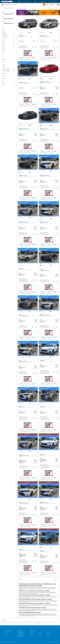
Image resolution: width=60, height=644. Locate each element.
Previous (17, 12)
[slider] (3, 14)
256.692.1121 (21, 632)
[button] (37, 23)
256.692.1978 (34, 41)
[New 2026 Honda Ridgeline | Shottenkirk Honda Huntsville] (38, 12)
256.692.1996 (19, 1)
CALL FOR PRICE (21, 41)
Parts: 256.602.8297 (35, 1)
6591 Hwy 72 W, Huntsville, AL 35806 (53, 1)
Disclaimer (57, 11)
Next (59, 12)
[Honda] (2, 5)
